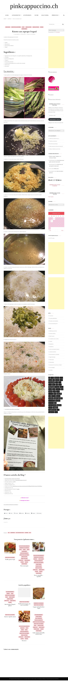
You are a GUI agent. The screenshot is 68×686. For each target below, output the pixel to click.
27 (60, 225)
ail (8, 532)
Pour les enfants (24, 553)
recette (51, 398)
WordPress (56, 678)
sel (55, 403)
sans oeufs (51, 402)
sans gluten (58, 398)
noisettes (58, 391)
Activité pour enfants (39, 555)
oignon (26, 532)
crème (50, 384)
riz (30, 532)
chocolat (51, 382)
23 (51, 225)
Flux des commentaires (53, 321)
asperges (13, 532)
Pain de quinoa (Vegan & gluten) (10, 605)
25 (56, 225)
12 (58, 220)
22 (49, 225)
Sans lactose (24, 558)
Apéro (8, 593)
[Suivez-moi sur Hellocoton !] (54, 99)
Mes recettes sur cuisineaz (54, 354)
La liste (14, 481)
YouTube (36, 15)
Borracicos (24, 640)
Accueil (7, 15)
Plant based (38, 616)
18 (56, 223)
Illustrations (51, 344)
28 (63, 225)
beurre (57, 377)
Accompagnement (10, 591)
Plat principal (39, 618)
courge (60, 382)
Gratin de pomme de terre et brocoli (56, 146)
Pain (12, 593)
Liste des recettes (16, 15)
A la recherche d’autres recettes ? (11, 504)
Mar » (62, 230)
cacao (50, 380)
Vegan (40, 571)
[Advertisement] (56, 52)
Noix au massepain (24, 566)
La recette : (9, 71)
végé (58, 409)
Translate (58, 32)
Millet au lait (56, 168)
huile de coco (58, 389)
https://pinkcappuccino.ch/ (20, 480)
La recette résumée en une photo (12, 409)
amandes (52, 377)
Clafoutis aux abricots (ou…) (54, 138)
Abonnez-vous (55, 119)
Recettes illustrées (10, 557)
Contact (50, 341)
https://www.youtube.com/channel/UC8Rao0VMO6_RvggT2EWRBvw (27, 486)
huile (54, 389)
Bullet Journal (45, 15)
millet (54, 391)
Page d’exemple (52, 357)
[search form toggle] (63, 15)
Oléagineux (24, 551)
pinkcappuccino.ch (34, 5)
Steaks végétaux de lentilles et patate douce (39, 633)
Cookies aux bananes (53, 141)
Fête (20, 549)
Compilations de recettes (54, 338)
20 (60, 223)
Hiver (24, 549)
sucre (59, 405)
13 (60, 220)
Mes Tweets (50, 196)
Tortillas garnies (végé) (10, 559)
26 (58, 225)
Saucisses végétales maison (10, 616)
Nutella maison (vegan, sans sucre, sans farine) (24, 604)
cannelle (57, 380)
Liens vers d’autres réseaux (54, 349)
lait (62, 389)
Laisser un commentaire (31, 34)
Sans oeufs (27, 560)
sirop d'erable (52, 405)
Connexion (51, 315)
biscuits (61, 377)
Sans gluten (24, 556)
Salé (35, 625)
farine (51, 387)
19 (58, 223)
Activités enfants (27, 15)
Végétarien (24, 28)
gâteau (50, 389)
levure (50, 391)
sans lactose (51, 400)
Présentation (55, 15)
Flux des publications (53, 318)
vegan (55, 407)
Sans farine (38, 564)
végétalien (51, 412)
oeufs (59, 394)
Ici (12, 483)
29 (49, 228)
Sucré (36, 571)
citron (56, 382)
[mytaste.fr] (50, 94)
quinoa (58, 396)
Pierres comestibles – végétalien (38, 576)
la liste (18, 489)
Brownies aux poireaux (53, 143)
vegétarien (52, 410)
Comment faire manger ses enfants (12, 478)
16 (51, 223)
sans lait (58, 400)
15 (49, 223)
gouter (61, 386)
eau (57, 384)
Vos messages (52, 367)
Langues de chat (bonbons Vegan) (38, 607)
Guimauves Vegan (52, 157)
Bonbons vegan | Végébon (54, 156)
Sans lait (21, 560)
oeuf (55, 393)
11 (56, 220)
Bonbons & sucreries (24, 547)
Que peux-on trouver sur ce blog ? (55, 364)
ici (12, 487)
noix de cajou (51, 393)
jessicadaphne (17, 34)
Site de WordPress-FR (53, 323)
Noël (28, 549)
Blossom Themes (46, 678)
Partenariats (51, 359)
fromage (57, 386)
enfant (60, 384)
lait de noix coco (20, 532)
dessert (54, 384)
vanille (50, 407)
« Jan (50, 230)
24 (53, 225)
